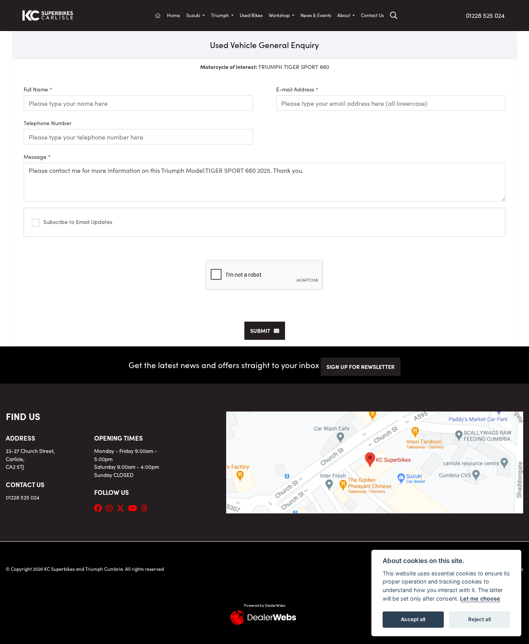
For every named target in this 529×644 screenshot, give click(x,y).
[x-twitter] (122, 507)
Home (173, 15)
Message (37, 156)
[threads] (146, 507)
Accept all (413, 619)
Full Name (38, 89)
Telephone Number (47, 123)
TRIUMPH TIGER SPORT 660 (264, 67)
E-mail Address (297, 89)
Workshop (280, 15)
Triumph (220, 15)
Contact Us (372, 15)
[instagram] (111, 507)
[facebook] (100, 507)
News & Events (316, 15)
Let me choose (480, 598)
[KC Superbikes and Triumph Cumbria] (48, 14)
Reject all (479, 619)
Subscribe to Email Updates (77, 222)
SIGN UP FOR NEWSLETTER (360, 366)
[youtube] (134, 507)
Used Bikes (251, 15)
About (344, 15)
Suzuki (193, 15)
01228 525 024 (485, 15)
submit (262, 330)
